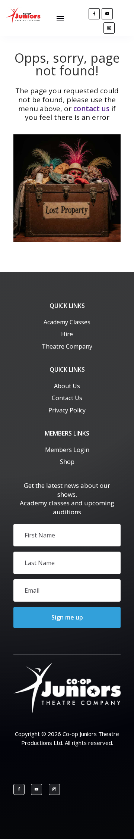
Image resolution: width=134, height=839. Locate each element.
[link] (24, 21)
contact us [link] (91, 108)
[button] (60, 18)
